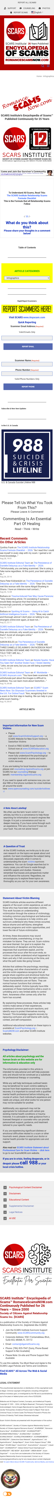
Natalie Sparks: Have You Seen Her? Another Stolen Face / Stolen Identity (27, 661)
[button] (27, 1188)
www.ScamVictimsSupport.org (28, 736)
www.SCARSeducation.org (36, 748)
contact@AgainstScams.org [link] (25, 1344)
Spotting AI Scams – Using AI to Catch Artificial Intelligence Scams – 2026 (24, 613)
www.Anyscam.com (34, 317)
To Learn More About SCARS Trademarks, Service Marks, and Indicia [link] (28, 1462)
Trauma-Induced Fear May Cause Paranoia (32, 596)
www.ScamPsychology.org (33, 753)
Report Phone (28, 386)
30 (27, 216)
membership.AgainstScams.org (26, 774)
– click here (26, 1149)
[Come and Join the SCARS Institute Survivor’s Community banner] (27, 171)
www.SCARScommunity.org (30, 1333)
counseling (22, 772)
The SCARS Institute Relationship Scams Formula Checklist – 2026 (25, 549)
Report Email (28, 346)
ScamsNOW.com (11, 1031)
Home (39, 76)
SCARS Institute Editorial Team (15, 563)
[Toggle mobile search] (42, 65)
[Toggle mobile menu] (48, 65)
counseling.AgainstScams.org (28, 769)
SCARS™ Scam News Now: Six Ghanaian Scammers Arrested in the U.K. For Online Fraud (24, 690)
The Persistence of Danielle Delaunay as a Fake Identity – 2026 (26, 564)
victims (31, 861)
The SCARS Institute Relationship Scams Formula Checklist (27, 197)
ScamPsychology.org (25, 1028)
